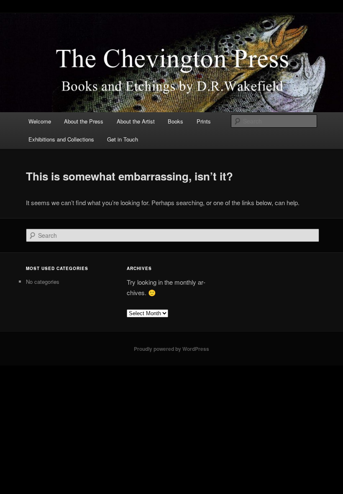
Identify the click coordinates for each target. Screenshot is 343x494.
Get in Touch (122, 139)
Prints (204, 121)
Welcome (39, 121)
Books (175, 121)
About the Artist (136, 121)
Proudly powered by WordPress (171, 348)
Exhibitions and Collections (61, 139)
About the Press (83, 121)
